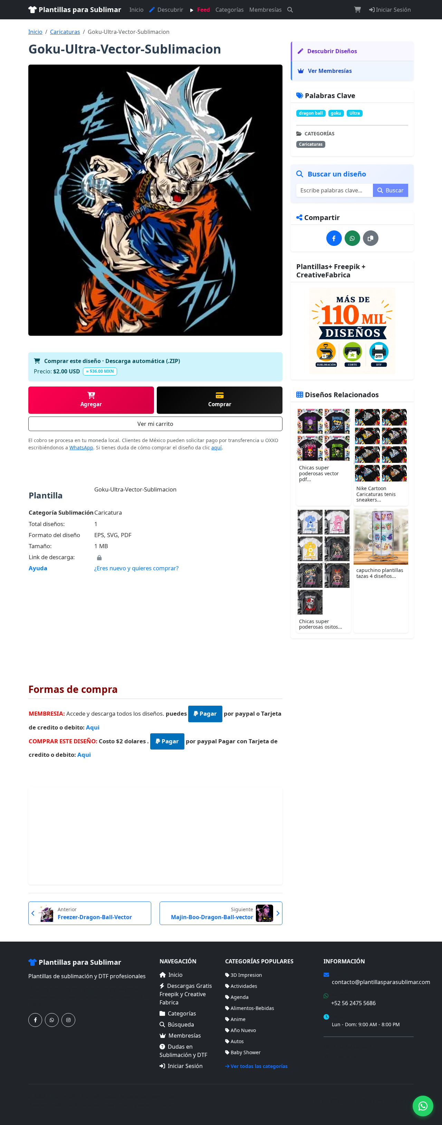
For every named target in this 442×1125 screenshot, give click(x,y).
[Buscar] (290, 10)
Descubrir (169, 9)
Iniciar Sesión (393, 9)
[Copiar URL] (370, 238)
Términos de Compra (348, 1046)
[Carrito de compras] (357, 10)
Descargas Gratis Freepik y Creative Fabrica (186, 994)
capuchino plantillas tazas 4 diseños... (379, 573)
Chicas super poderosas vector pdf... (319, 473)
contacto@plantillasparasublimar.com (381, 982)
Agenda (240, 997)
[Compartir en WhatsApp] (352, 238)
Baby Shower (246, 1052)
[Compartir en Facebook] (334, 238)
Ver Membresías (329, 71)
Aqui (92, 727)
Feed (203, 9)
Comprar (219, 404)
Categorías (229, 9)
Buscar (394, 190)
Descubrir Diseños (331, 51)
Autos (237, 1041)
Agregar (91, 404)
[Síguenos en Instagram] (68, 1020)
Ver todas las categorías (259, 1066)
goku (336, 113)
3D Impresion (246, 975)
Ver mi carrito (155, 424)
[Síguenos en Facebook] (35, 1020)
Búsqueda (181, 1024)
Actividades (244, 986)
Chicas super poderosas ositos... (320, 624)
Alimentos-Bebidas (252, 1008)
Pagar (207, 713)
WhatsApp (81, 447)
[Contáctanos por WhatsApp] (52, 1020)
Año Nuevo (243, 1030)
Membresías (265, 9)
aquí (216, 447)
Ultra (354, 113)
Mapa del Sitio (340, 1056)
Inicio (136, 9)
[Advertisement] (155, 623)
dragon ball (311, 113)
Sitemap (404, 1100)
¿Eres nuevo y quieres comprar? (136, 568)
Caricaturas (65, 32)
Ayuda (38, 568)
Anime (238, 1019)
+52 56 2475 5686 (353, 1003)
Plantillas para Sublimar (79, 9)
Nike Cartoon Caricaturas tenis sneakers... (376, 494)
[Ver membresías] (352, 331)
